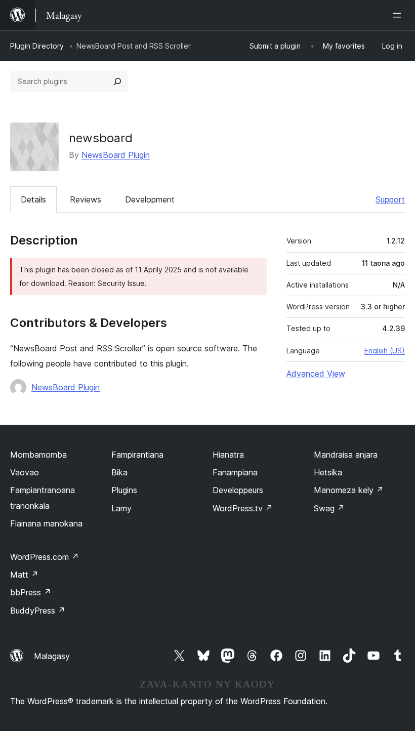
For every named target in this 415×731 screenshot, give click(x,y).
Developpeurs (238, 490)
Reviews (85, 199)
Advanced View (315, 374)
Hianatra (228, 455)
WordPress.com (44, 557)
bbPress (30, 592)
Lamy (121, 508)
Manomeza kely (349, 490)
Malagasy (52, 656)
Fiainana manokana (46, 523)
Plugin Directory (37, 46)
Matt (24, 575)
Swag (329, 508)
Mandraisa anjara (346, 455)
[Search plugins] (117, 81)
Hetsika (328, 472)
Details (33, 199)
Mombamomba (38, 455)
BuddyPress (37, 610)
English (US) (384, 350)
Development (150, 199)
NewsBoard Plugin (115, 155)
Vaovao (24, 472)
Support (390, 199)
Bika (119, 472)
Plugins (124, 490)
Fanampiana (235, 472)
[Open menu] (399, 15)
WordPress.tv (243, 508)
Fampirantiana (137, 455)
